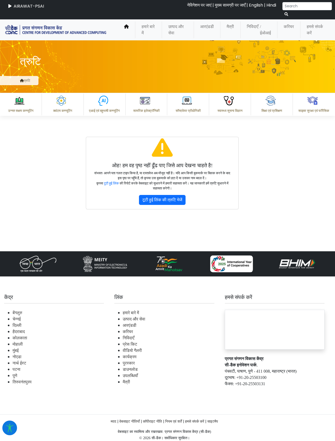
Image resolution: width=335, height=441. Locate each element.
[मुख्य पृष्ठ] (22, 80)
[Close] (128, 94)
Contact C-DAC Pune (302, 392)
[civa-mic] (211, 421)
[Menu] (107, 72)
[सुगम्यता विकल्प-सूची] (10, 428)
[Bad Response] (154, 369)
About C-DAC (120, 392)
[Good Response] (133, 369)
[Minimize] (107, 94)
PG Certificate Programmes (173, 392)
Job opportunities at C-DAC (241, 392)
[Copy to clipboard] (112, 369)
